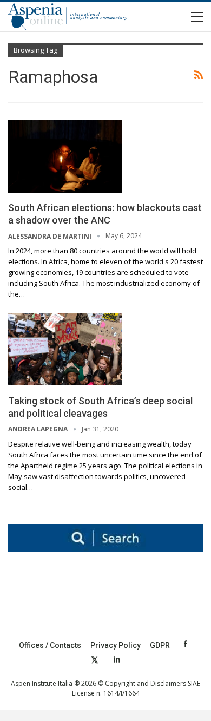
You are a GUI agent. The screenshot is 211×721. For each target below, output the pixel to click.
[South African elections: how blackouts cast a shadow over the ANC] (65, 156)
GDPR (160, 645)
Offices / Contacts (50, 645)
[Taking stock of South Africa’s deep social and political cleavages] (65, 349)
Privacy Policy (115, 645)
